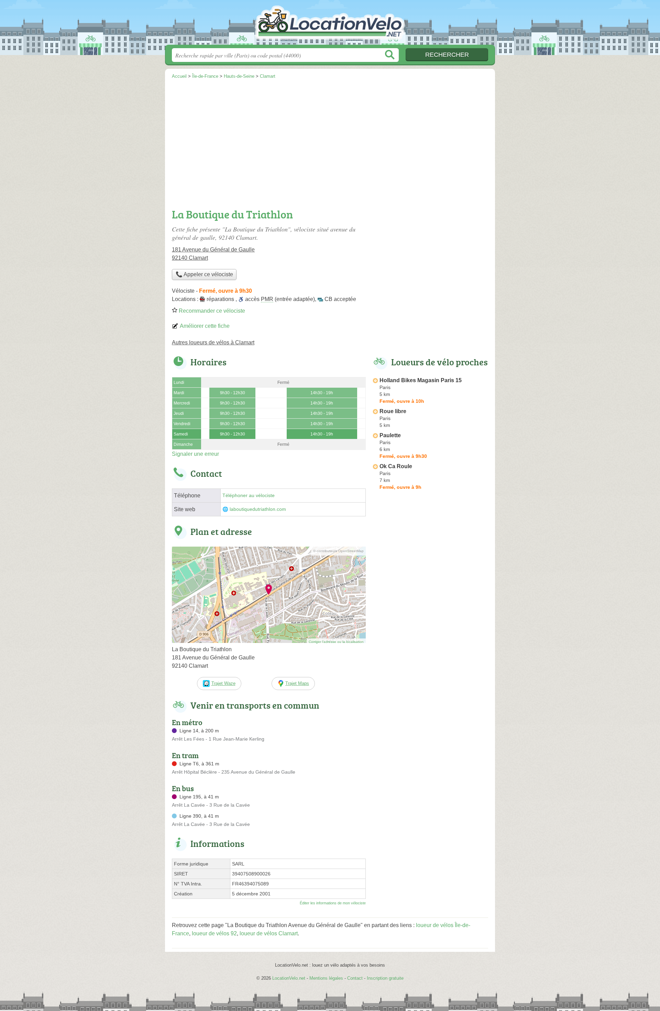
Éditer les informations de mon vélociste (333, 903)
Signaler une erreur (195, 454)
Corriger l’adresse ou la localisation (336, 642)
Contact (355, 978)
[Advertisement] (330, 143)
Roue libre (393, 411)
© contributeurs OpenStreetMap (338, 551)
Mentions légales (326, 978)
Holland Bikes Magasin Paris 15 (421, 380)
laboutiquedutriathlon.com (258, 509)
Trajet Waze (223, 683)
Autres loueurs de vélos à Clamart (213, 342)
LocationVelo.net (330, 24)
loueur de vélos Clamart (269, 933)
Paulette (390, 435)
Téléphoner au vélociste (248, 495)
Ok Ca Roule (396, 466)
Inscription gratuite (385, 978)
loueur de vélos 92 (214, 933)
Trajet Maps (297, 683)
